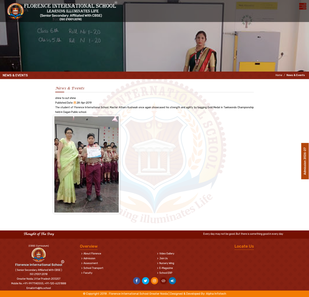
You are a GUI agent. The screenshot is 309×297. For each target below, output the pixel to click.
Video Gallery (166, 253)
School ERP (165, 272)
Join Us (163, 258)
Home (278, 75)
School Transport (93, 268)
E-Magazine (166, 268)
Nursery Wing (166, 263)
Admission (89, 258)
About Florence (92, 253)
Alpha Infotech (216, 293)
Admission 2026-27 (305, 159)
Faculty (88, 272)
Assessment (91, 263)
